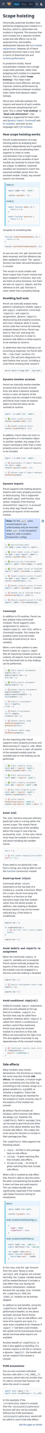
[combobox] (36, 4)
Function (11, 871)
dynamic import (15, 120)
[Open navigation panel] (3, 3)
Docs (16, 4)
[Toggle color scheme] (41, 4)
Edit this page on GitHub (30, 1424)
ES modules (9, 123)
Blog (24, 4)
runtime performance (14, 58)
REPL (31, 4)
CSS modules (25, 126)
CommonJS (30, 120)
